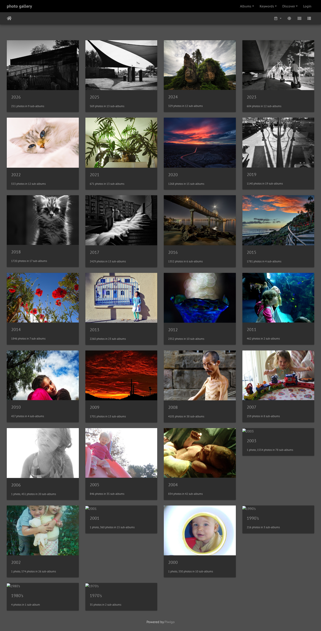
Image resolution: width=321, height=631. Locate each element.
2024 (173, 97)
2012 (173, 330)
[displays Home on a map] (289, 18)
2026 (16, 97)
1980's (17, 595)
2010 (16, 407)
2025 (94, 97)
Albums (245, 6)
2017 (94, 252)
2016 (173, 252)
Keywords (267, 6)
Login (307, 6)
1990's (253, 518)
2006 (16, 485)
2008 (173, 407)
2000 (173, 562)
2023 (251, 97)
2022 (16, 175)
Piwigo (169, 622)
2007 (251, 407)
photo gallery (19, 6)
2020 (173, 175)
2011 (251, 329)
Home (9, 18)
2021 (94, 175)
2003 (251, 441)
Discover (288, 6)
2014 (16, 329)
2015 (251, 252)
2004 (173, 485)
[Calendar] (278, 18)
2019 (251, 174)
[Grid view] (299, 18)
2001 (94, 518)
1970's (96, 595)
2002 (16, 562)
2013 (94, 330)
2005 (94, 485)
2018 (16, 252)
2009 (94, 407)
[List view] (309, 18)
